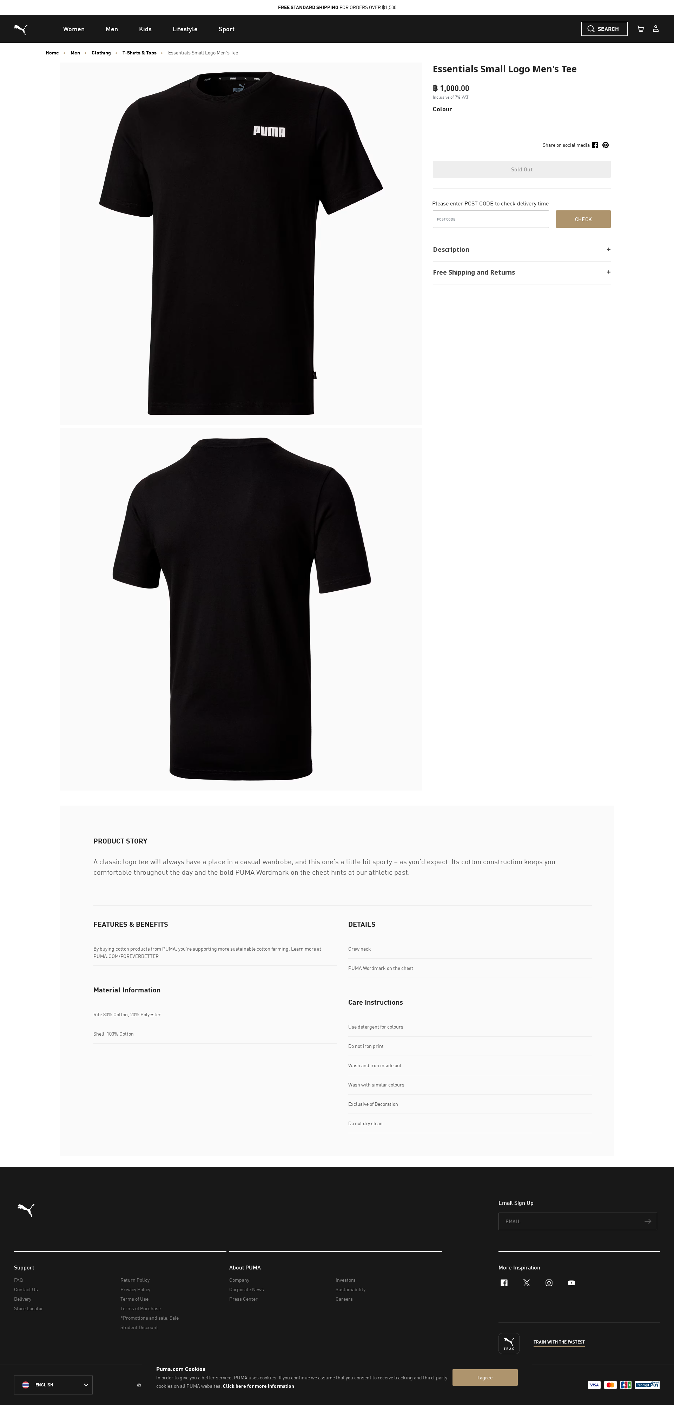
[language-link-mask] (53, 1385)
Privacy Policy (135, 1289)
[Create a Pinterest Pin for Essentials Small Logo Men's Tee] (605, 145)
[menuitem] (74, 29)
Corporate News (246, 1289)
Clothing (101, 52)
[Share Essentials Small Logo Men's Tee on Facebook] (595, 145)
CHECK (583, 219)
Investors (346, 1280)
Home (52, 52)
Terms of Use (134, 1299)
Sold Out (522, 169)
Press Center (243, 1299)
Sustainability (350, 1289)
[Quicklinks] (655, 29)
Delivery (22, 1299)
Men (75, 52)
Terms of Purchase (140, 1308)
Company (239, 1280)
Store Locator (28, 1308)
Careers (344, 1299)
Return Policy (135, 1280)
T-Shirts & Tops (140, 52)
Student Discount (139, 1327)
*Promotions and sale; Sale (149, 1318)
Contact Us (26, 1289)
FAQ (18, 1280)
